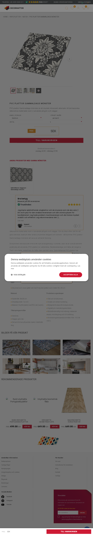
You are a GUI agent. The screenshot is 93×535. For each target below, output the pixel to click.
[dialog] (46, 267)
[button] (18, 275)
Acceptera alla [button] (71, 275)
